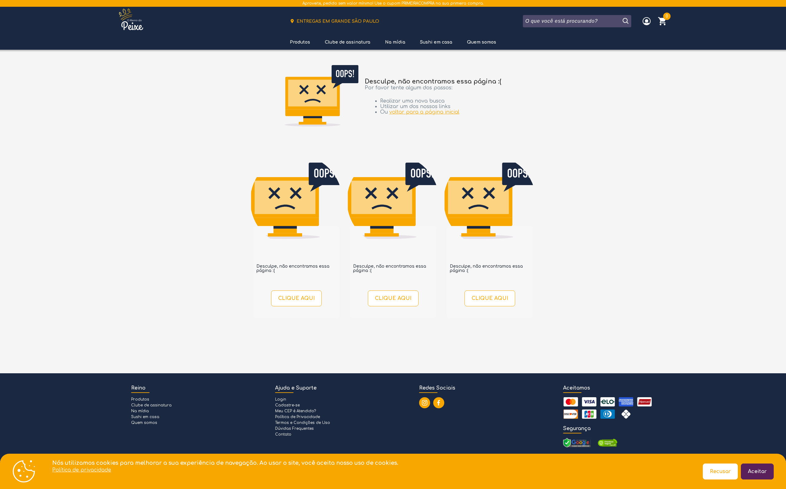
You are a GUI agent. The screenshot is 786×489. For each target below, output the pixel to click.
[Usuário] (646, 21)
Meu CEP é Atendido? (295, 411)
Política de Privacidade (297, 417)
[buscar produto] (625, 21)
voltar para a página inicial (424, 112)
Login (280, 399)
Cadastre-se (287, 405)
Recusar (720, 471)
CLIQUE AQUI (296, 298)
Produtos (300, 42)
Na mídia (395, 42)
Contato (283, 434)
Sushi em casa (436, 42)
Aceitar (757, 471)
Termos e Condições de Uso (302, 423)
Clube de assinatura (347, 42)
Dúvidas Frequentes (294, 428)
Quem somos (481, 42)
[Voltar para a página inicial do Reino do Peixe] (131, 21)
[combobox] (572, 21)
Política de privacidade (81, 470)
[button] (662, 21)
